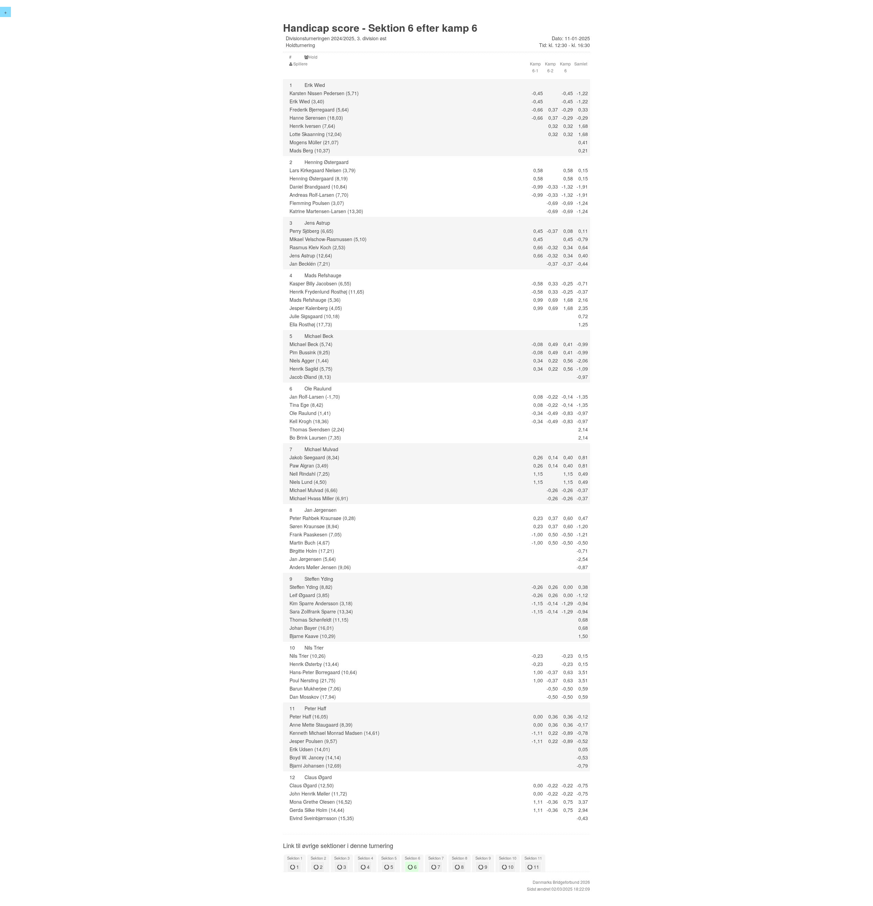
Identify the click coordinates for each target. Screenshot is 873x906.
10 (510, 866)
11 (535, 866)
